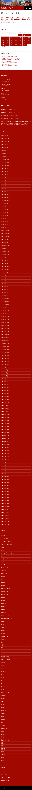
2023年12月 (4, 230)
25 (3, 45)
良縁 (2, 731)
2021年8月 (3, 310)
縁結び (2, 722)
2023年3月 (3, 257)
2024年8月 (3, 206)
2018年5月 (3, 426)
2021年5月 (3, 319)
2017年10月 (4, 447)
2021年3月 (3, 325)
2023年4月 (3, 254)
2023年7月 (3, 245)
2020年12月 (4, 334)
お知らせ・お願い (5, 544)
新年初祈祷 (4, 657)
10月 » (5, 46)
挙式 (2, 654)
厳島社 (2, 606)
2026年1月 (3, 156)
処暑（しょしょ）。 (6, 88)
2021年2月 (3, 328)
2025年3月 (3, 186)
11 (3, 40)
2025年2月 (3, 189)
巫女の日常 (4, 636)
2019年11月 (4, 373)
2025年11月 (4, 162)
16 (24, 40)
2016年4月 (3, 500)
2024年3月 (3, 221)
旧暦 (2, 663)
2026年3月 (3, 150)
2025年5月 (3, 180)
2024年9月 (3, 203)
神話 (2, 707)
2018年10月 (4, 411)
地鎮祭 (2, 612)
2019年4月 (3, 393)
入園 (2, 582)
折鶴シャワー (4, 651)
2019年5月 (3, 390)
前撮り (2, 603)
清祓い (2, 686)
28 (16, 45)
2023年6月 (3, 248)
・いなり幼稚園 (5, 64)
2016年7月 (3, 491)
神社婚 (2, 704)
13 (11, 40)
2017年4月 (3, 465)
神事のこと (4, 701)
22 (20, 42)
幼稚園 (2, 639)
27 (11, 45)
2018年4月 (3, 429)
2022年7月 (3, 281)
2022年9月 (3, 275)
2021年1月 (3, 331)
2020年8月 (3, 346)
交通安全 (3, 573)
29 (20, 45)
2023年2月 (3, 260)
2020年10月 (4, 340)
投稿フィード (4, 774)
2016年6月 (3, 494)
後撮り (2, 642)
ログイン (3, 771)
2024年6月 (3, 212)
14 (16, 40)
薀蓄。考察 (4, 740)
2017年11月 (4, 444)
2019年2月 (3, 399)
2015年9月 (3, 521)
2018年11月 (4, 408)
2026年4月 (3, 147)
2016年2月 (3, 506)
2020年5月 (3, 355)
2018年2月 (3, 435)
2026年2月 (3, 153)
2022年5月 (3, 287)
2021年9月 (3, 307)
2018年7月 (3, 420)
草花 (2, 737)
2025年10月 (4, 165)
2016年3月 (3, 503)
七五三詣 (3, 97)
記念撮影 (3, 749)
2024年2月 (3, 224)
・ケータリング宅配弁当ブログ (9, 65)
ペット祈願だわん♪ (6, 115)
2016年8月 (3, 488)
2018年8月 (3, 417)
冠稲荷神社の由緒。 (6, 84)
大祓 (2, 621)
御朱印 (2, 645)
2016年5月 (3, 497)
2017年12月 (4, 441)
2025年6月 (3, 177)
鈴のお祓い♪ (4, 110)
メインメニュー (30, 8)
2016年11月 (4, 480)
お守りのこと (4, 541)
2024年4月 (3, 218)
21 (16, 42)
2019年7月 (3, 385)
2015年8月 (3, 524)
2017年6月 (3, 459)
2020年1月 (3, 367)
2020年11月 (4, 337)
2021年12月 (4, 298)
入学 (2, 585)
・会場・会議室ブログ (6, 61)
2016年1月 (3, 509)
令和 (2, 576)
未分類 (2, 671)
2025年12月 (4, 159)
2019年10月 (4, 376)
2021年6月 (3, 316)
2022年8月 (3, 278)
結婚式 (2, 716)
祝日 (2, 698)
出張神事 (3, 591)
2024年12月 (4, 195)
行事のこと (4, 743)
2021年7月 (3, 313)
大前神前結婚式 (5, 618)
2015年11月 (4, 515)
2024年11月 (4, 197)
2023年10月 (4, 236)
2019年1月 (3, 402)
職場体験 (3, 728)
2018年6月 (3, 423)
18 (3, 42)
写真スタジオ (4, 588)
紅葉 (2, 713)
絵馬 (2, 719)
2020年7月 (3, 349)
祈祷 (2, 695)
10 (29, 37)
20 (11, 42)
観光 (2, 746)
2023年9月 (3, 239)
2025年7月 (3, 174)
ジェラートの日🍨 (5, 79)
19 (7, 42)
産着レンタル (4, 692)
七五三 (2, 570)
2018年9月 (3, 414)
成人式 (2, 648)
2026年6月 (3, 141)
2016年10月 (4, 482)
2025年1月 (3, 192)
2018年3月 (3, 432)
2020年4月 (3, 358)
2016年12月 (4, 477)
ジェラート (4, 559)
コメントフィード (5, 777)
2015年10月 (4, 518)
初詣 (2, 600)
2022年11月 (4, 269)
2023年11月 (4, 233)
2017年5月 (3, 462)
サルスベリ (4, 93)
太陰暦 (2, 627)
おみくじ (3, 538)
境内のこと (4, 615)
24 (29, 42)
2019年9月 (3, 379)
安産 (2, 630)
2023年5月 (3, 251)
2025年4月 (3, 183)
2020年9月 (3, 343)
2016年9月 (3, 485)
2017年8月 (3, 453)
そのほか (3, 550)
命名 (2, 609)
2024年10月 (4, 200)
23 (24, 42)
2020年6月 (3, 352)
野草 (2, 755)
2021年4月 (3, 322)
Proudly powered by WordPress (8, 788)
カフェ (2, 556)
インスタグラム (5, 553)
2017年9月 (3, 450)
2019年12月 (4, 370)
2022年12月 (4, 266)
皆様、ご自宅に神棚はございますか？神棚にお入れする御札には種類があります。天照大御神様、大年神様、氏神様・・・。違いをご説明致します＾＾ (16, 123)
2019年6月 (3, 387)
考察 (2, 725)
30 (24, 45)
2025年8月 (3, 171)
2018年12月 (4, 405)
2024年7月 (3, 209)
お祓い (2, 547)
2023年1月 (3, 263)
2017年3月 (3, 468)
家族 (2, 633)
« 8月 (2, 46)
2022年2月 (3, 295)
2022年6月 (3, 284)
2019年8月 (3, 382)
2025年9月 (3, 168)
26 (7, 45)
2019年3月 (3, 396)
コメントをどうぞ (12, 22)
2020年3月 (3, 361)
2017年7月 (3, 456)
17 (29, 40)
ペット (2, 562)
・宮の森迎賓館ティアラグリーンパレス (11, 58)
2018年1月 (3, 438)
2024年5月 (3, 215)
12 (7, 40)
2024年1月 (3, 227)
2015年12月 (4, 512)
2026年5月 (3, 144)
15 (20, 40)
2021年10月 (4, 304)
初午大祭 (3, 594)
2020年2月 (3, 364)
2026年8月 (3, 135)
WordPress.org (5, 780)
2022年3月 (3, 292)
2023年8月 (3, 242)
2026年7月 (3, 138)
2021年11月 (4, 301)
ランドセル (4, 568)
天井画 (2, 624)
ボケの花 (3, 565)
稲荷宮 (2, 710)
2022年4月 (3, 290)
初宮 (2, 597)
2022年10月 (4, 272)
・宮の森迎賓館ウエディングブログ (10, 59)
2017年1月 (3, 474)
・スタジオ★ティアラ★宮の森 (9, 62)
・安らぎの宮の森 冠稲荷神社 (9, 56)
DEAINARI (3, 535)
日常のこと (4, 660)
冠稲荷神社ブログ (7, 8)
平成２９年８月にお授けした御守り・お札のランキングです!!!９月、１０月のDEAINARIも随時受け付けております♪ (15, 19)
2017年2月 (3, 471)
